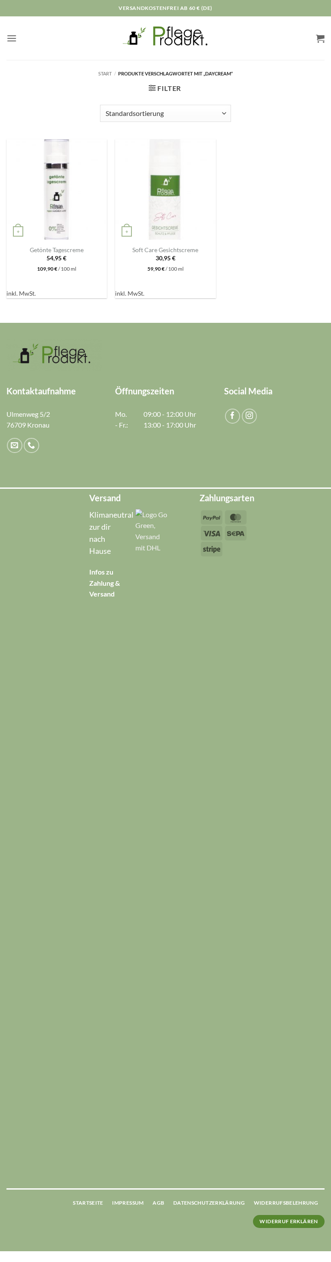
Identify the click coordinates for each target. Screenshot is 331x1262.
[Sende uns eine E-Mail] (14, 445)
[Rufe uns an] (31, 445)
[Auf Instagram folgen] (249, 416)
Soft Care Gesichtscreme (165, 249)
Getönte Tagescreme (57, 249)
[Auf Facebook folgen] (232, 416)
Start (105, 73)
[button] (11, 38)
